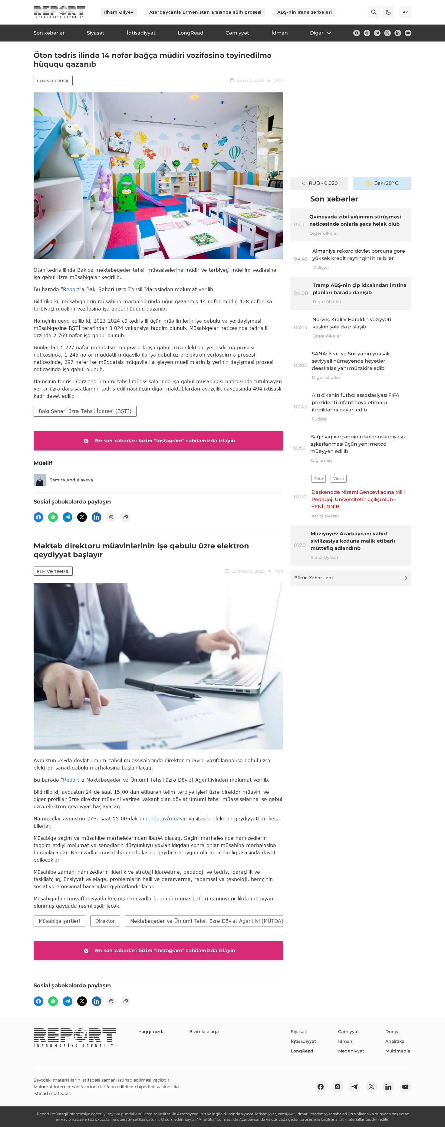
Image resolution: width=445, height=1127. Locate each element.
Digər (317, 33)
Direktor (105, 921)
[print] (111, 517)
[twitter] (387, 33)
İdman (345, 1041)
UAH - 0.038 (323, 183)
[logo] (60, 12)
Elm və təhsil (53, 80)
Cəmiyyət (348, 1031)
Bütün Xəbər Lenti (314, 577)
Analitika (394, 1041)
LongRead (302, 1051)
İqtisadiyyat (303, 1041)
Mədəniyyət (351, 1051)
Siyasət (298, 1031)
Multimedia (397, 1051)
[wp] (53, 517)
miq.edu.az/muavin (163, 818)
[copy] (125, 517)
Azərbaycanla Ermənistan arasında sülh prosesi (205, 12)
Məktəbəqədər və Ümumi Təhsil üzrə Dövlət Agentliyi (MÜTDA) (206, 921)
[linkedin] (397, 33)
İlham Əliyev (119, 12)
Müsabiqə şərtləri (59, 921)
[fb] (356, 33)
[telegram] (377, 33)
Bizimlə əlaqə (204, 1031)
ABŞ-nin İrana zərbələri (304, 12)
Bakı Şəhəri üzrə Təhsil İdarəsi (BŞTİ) (85, 411)
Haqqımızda (151, 1031)
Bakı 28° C (386, 183)
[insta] (367, 33)
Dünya (392, 1031)
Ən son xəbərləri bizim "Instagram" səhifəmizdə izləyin (165, 441)
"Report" (71, 289)
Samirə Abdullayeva (71, 480)
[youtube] (408, 33)
